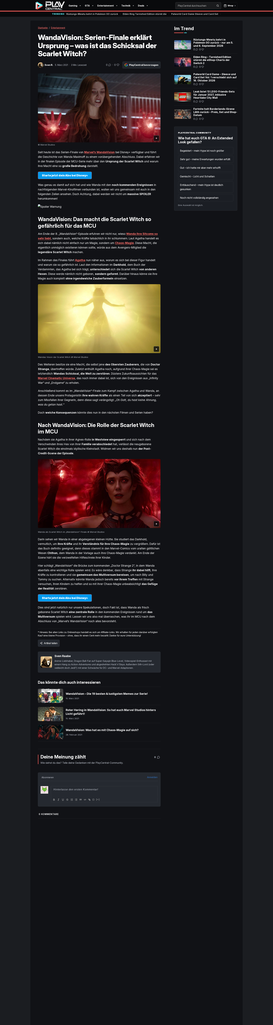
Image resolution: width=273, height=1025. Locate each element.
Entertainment (105, 5)
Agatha (80, 260)
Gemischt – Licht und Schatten (197, 176)
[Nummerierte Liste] (72, 800)
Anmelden (152, 777)
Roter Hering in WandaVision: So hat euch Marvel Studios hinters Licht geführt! (111, 711)
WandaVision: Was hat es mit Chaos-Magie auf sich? (102, 730)
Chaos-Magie (124, 243)
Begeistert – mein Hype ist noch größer (202, 150)
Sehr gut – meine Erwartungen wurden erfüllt (205, 159)
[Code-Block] (85, 800)
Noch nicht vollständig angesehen (199, 197)
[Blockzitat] (80, 800)
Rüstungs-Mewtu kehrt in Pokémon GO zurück (92, 14)
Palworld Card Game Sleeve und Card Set (194, 14)
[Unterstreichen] (63, 800)
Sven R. (49, 65)
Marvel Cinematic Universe (56, 378)
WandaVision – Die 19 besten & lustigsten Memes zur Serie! (107, 693)
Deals (141, 5)
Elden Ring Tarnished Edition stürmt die (145, 14)
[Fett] (54, 800)
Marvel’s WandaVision (99, 152)
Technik (125, 5)
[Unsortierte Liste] (76, 800)
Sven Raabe (63, 656)
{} (93, 799)
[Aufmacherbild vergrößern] (99, 108)
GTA (87, 5)
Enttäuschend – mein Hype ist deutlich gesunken (201, 187)
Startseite (43, 27)
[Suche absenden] (217, 5)
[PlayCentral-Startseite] (50, 6)
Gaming (73, 5)
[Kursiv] (58, 800)
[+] (98, 799)
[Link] (89, 800)
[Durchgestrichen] (67, 800)
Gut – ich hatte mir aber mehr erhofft (200, 167)
